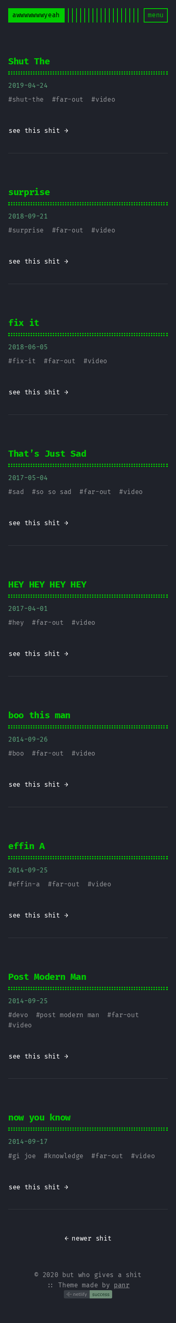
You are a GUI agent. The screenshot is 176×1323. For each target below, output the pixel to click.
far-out (69, 99)
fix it (23, 322)
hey (18, 622)
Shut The (29, 61)
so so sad (54, 492)
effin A (26, 846)
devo (20, 1015)
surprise (29, 192)
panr (122, 1285)
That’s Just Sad (47, 453)
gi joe (24, 1156)
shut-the (28, 99)
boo (18, 753)
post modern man (69, 1015)
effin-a (26, 884)
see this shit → (38, 130)
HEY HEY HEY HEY (47, 584)
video (105, 99)
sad (18, 492)
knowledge (65, 1156)
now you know (39, 1117)
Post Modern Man (47, 976)
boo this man (39, 715)
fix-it (24, 361)
